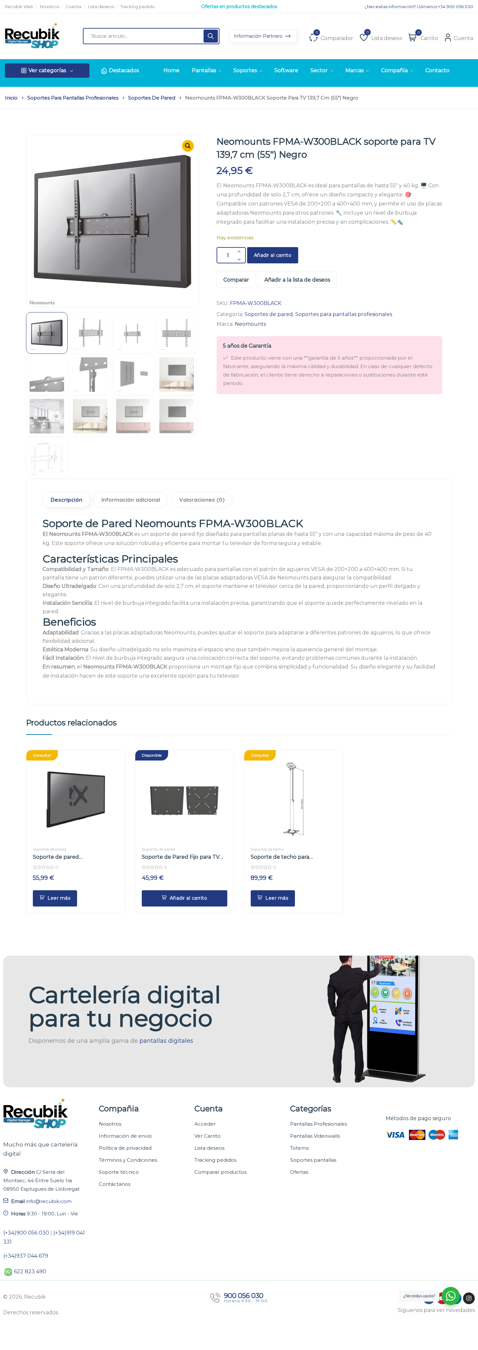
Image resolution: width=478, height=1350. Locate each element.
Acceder (205, 1124)
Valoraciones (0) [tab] (202, 499)
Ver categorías (47, 70)
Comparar (236, 280)
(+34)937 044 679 (25, 1256)
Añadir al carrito (273, 255)
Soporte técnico (119, 1172)
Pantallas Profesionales (318, 1124)
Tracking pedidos (215, 1160)
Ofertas (299, 1172)
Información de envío (125, 1136)
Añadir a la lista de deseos (297, 280)
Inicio (11, 98)
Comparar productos (220, 1172)
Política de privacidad (125, 1148)
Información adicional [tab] (130, 499)
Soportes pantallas (313, 1160)
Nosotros (49, 7)
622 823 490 (30, 1271)
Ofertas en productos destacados (239, 9)
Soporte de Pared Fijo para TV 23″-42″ (180, 857)
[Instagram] (469, 1298)
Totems (299, 1148)
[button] (188, 146)
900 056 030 (243, 1295)
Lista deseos (101, 7)
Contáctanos (114, 1184)
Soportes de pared (151, 98)
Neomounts (250, 324)
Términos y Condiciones (128, 1160)
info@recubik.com (49, 1201)
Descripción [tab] (66, 499)
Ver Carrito (207, 1136)
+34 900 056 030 (455, 7)
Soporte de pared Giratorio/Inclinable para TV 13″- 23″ (73, 857)
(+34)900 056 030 (26, 1233)
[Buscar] (211, 36)
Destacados (124, 70)
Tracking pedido (137, 7)
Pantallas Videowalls (315, 1136)
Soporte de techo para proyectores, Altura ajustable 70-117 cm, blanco (293, 857)
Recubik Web (19, 7)
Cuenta (73, 7)
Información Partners (259, 36)
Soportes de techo (267, 849)
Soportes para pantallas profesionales (72, 98)
